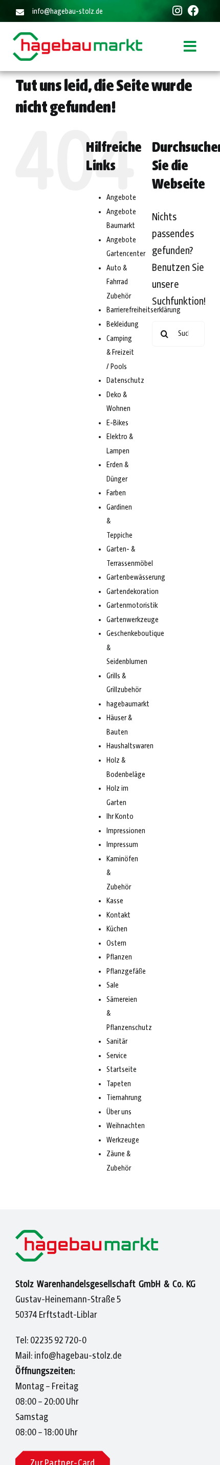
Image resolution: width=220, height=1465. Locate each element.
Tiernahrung (124, 1098)
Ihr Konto (120, 817)
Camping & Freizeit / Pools (120, 353)
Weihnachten (125, 1126)
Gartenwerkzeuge (132, 620)
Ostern (116, 944)
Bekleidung (122, 325)
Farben (116, 493)
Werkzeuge (122, 1140)
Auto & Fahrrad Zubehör (118, 282)
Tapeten (118, 1084)
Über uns (118, 1112)
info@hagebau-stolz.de (67, 12)
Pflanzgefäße (126, 972)
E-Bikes (117, 423)
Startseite (121, 1070)
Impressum (122, 845)
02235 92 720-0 (58, 1341)
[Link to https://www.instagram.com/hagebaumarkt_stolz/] (177, 10)
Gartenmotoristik (132, 606)
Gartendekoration (132, 592)
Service (116, 1056)
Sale (112, 985)
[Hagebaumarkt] (77, 37)
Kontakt (118, 915)
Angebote (121, 198)
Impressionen (125, 831)
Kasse (114, 901)
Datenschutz (125, 381)
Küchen (116, 929)
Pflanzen (119, 957)
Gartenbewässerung (135, 578)
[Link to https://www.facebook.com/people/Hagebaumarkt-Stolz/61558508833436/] (193, 10)
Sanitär (116, 1042)
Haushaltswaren (129, 746)
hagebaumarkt (127, 704)
